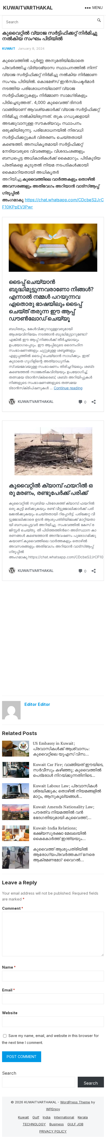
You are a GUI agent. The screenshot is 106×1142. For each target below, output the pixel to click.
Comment (12, 908)
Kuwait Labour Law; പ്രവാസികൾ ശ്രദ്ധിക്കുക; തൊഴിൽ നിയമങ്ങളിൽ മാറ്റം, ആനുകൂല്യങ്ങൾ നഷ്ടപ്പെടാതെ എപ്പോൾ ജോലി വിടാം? (68, 793)
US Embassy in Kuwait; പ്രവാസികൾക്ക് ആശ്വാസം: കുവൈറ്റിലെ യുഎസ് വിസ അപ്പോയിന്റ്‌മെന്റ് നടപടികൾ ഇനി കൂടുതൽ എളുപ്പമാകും (65, 753)
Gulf (35, 1117)
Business (56, 1124)
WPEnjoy (53, 1109)
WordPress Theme (75, 1102)
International (64, 1117)
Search (9, 1073)
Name (9, 967)
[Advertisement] (53, 637)
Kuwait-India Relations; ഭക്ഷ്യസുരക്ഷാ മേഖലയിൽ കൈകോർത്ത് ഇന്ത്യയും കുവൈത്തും (59, 836)
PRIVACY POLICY (53, 1131)
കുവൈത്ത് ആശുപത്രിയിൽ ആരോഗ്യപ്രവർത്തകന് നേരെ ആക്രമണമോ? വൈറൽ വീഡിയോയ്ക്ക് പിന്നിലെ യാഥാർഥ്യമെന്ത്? (63, 859)
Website (9, 1013)
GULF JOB (75, 1124)
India (46, 1117)
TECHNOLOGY (34, 1124)
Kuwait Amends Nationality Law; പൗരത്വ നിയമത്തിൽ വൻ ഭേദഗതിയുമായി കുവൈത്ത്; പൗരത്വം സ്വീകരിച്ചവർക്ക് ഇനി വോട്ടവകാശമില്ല (64, 817)
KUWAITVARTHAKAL (28, 8)
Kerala (83, 1117)
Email (8, 990)
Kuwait (8, 48)
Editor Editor (37, 704)
